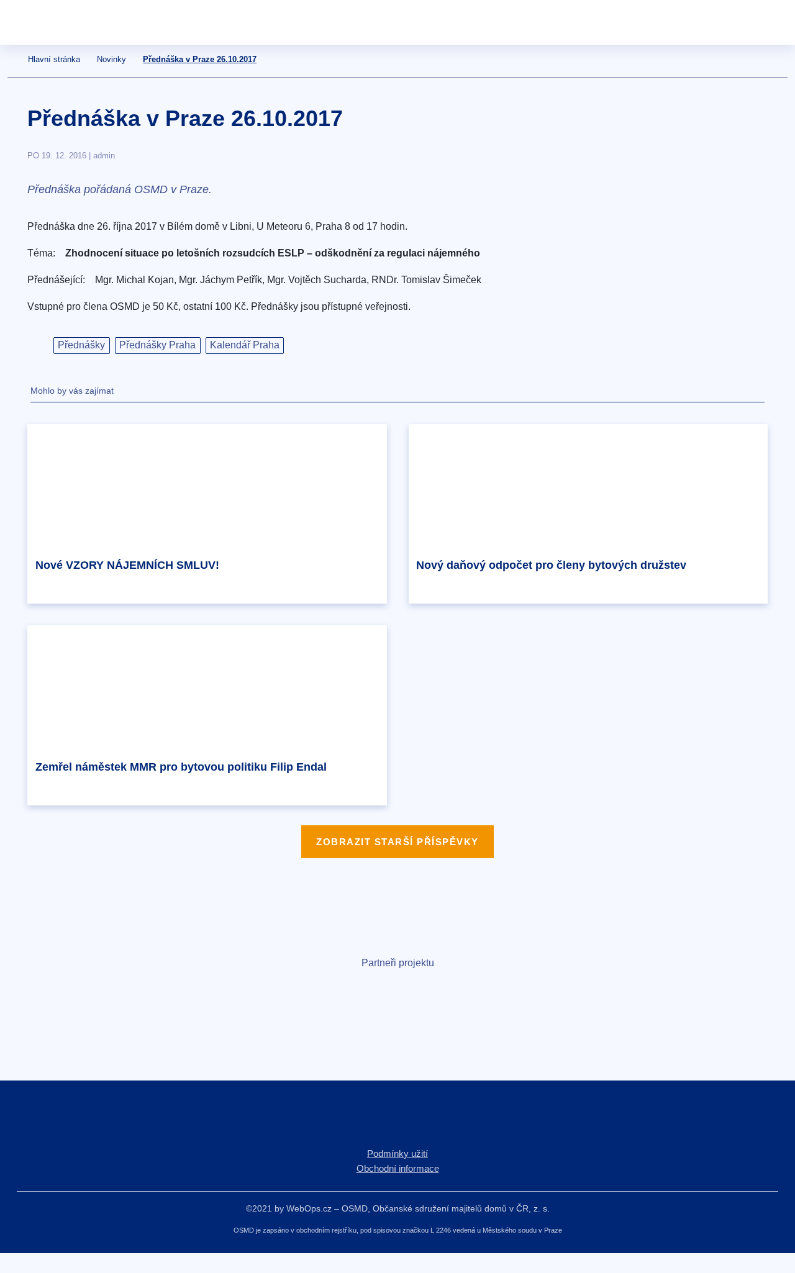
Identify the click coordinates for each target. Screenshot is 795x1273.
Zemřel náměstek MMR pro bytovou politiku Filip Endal (181, 767)
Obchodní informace (398, 1168)
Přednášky (81, 345)
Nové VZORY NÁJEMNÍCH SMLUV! (127, 565)
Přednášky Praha (157, 345)
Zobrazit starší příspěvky (397, 841)
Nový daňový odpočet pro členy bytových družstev (551, 565)
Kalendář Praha (244, 345)
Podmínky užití (397, 1153)
